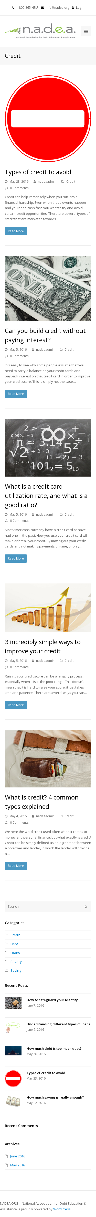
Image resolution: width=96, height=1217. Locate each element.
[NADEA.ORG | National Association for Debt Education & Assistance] (40, 31)
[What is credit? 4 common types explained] (48, 759)
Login (80, 7)
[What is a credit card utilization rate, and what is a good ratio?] (48, 448)
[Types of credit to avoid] (48, 118)
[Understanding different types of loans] (13, 1027)
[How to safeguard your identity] (13, 1002)
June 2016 (17, 1156)
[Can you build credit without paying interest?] (48, 288)
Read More (16, 231)
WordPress (62, 1209)
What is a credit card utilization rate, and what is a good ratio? (46, 495)
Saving (15, 970)
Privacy (16, 961)
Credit (70, 181)
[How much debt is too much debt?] (13, 1050)
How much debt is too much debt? (54, 1048)
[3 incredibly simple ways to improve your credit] (48, 607)
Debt (14, 944)
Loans (15, 952)
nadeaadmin (47, 181)
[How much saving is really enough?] (13, 1101)
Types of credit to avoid (38, 172)
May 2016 (17, 1165)
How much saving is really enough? (55, 1097)
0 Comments (19, 188)
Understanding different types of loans (58, 1024)
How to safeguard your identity (52, 1000)
